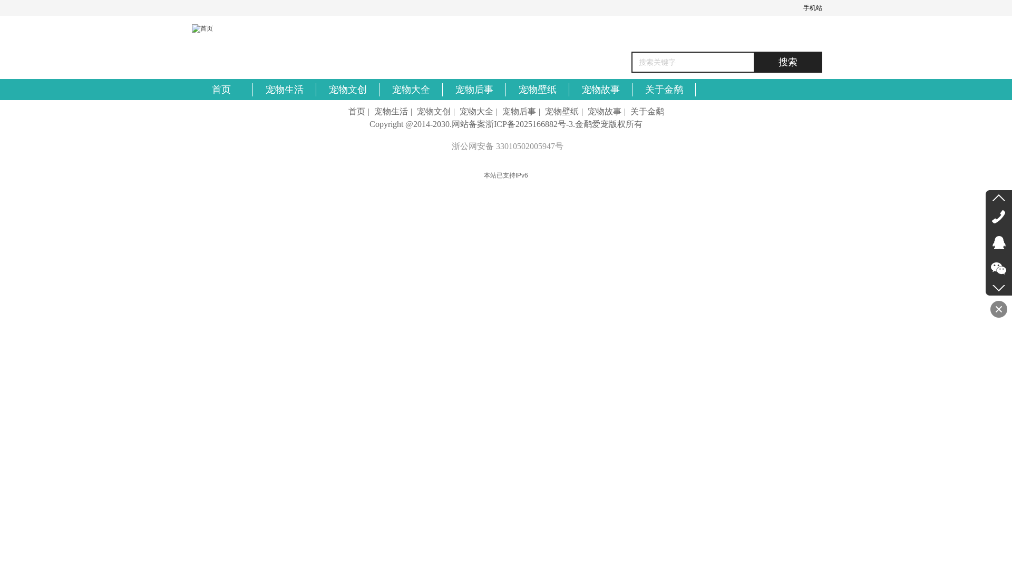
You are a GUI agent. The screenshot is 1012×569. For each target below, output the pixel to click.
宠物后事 (519, 111)
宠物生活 (391, 111)
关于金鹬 (647, 111)
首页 (356, 111)
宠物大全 (476, 111)
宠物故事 (604, 111)
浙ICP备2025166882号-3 (529, 124)
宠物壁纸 (562, 111)
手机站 (812, 8)
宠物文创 (434, 111)
